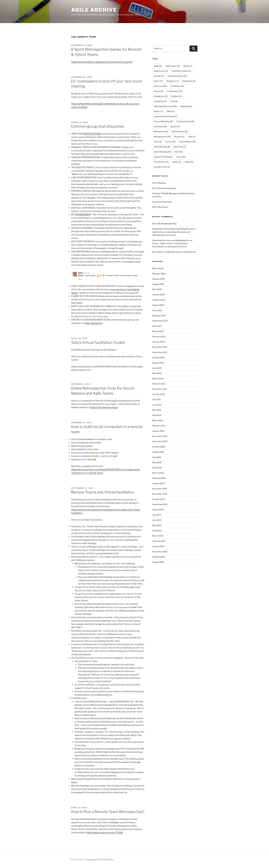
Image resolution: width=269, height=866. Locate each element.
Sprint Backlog (162, 146)
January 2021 (158, 431)
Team (180, 157)
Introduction (161, 96)
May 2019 (156, 525)
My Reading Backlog (167, 223)
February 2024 (158, 315)
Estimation (189, 81)
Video (189, 162)
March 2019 (157, 536)
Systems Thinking (163, 157)
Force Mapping (159, 183)
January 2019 (158, 546)
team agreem (92, 323)
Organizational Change (165, 116)
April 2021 (156, 415)
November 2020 (159, 441)
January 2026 (158, 279)
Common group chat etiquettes (97, 126)
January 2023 (158, 342)
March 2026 (158, 268)
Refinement (161, 131)
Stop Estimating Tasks (162, 202)
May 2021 (156, 410)
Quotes (175, 126)
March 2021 (157, 420)
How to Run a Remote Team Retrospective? (107, 811)
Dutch (158, 81)
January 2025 (158, 294)
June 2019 (157, 520)
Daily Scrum (161, 71)
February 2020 (159, 478)
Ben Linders (157, 252)
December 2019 (159, 488)
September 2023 (160, 321)
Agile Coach (173, 66)
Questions (160, 126)
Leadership (160, 101)
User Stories (161, 162)
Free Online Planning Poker (164, 188)
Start (178, 152)
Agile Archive (94, 10)
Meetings (186, 106)
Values (176, 162)
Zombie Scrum (162, 167)
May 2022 (156, 373)
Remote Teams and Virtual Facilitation (102, 492)
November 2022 (159, 352)
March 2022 (157, 378)
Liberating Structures (165, 106)
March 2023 (158, 331)
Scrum (170, 141)
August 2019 (158, 509)
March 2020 (158, 473)
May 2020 (157, 462)
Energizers (173, 81)
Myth (170, 111)
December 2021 (159, 389)
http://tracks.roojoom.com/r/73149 (105, 832)
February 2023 (158, 336)
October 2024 (158, 300)
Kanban (176, 96)
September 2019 (160, 504)
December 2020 (159, 436)
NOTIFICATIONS (92, 133)
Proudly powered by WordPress (99, 859)
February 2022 (158, 384)
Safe (191, 136)
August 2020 (158, 452)
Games (158, 91)
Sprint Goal (179, 146)
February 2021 (158, 425)
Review (179, 136)
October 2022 (158, 357)
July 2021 (156, 399)
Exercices (160, 86)
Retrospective (162, 136)
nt (101, 323)
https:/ (74, 509)
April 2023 (157, 326)
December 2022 (159, 347)
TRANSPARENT (83, 214)
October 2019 (158, 499)
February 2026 (158, 273)
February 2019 (158, 541)
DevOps (159, 76)
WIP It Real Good (160, 207)
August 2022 (158, 363)
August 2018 (158, 562)
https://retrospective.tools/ (104, 407)
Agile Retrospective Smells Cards (181, 252)
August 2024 (158, 305)
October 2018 (158, 557)
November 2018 (159, 551)
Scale (158, 141)
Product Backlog (163, 121)
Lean (174, 101)
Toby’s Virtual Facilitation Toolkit (98, 342)
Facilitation (177, 86)
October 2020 (158, 446)
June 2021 (157, 405)
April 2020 (157, 467)
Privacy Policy (76, 859)
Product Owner (185, 121)
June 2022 (157, 368)
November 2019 (159, 494)
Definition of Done (181, 71)
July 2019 (156, 515)
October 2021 (158, 394)
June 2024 (157, 310)
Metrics (158, 111)
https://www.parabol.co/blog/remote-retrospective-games (101, 62)
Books (188, 66)
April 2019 (157, 530)
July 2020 (156, 457)
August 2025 (158, 284)
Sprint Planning (162, 152)
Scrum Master (187, 141)
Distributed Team (177, 76)
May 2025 (157, 289)
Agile (158, 66)
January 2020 (158, 483)
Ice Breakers (174, 91)
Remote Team (179, 131)
